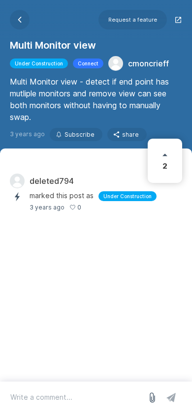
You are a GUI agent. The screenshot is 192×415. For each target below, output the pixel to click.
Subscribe (79, 134)
